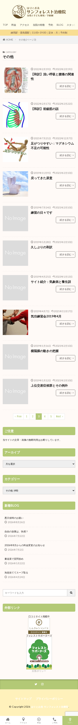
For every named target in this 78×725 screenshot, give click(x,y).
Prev (19, 416)
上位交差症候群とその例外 (49, 385)
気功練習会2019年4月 (46, 316)
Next (58, 416)
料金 (13, 24)
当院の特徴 (39, 24)
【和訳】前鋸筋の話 (45, 109)
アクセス (24, 24)
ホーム (8, 723)
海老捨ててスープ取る (16, 572)
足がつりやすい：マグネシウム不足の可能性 (52, 146)
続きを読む (65, 86)
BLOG (60, 24)
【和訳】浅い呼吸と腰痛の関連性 (52, 76)
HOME (9, 39)
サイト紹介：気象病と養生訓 (51, 282)
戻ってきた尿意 (41, 178)
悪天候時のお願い (14, 517)
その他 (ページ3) (27, 39)
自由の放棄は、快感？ (16, 531)
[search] (71, 592)
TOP (5, 24)
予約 (50, 24)
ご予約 (54, 723)
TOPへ (70, 723)
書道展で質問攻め (14, 558)
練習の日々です (41, 212)
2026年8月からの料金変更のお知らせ (25, 545)
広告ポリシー (39, 670)
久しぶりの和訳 (41, 247)
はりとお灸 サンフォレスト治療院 (49, 706)
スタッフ (71, 24)
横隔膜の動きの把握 (45, 351)
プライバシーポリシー (49, 698)
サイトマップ (23, 698)
